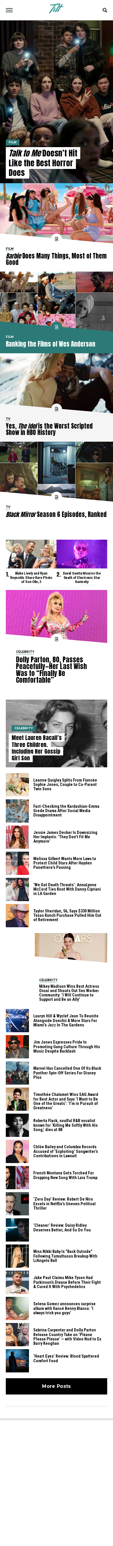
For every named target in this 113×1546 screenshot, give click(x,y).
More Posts (56, 1386)
